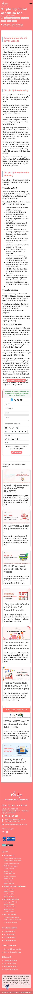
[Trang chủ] (1, 24)
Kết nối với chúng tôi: (8, 829)
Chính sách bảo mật (17, 448)
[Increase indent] (9, 435)
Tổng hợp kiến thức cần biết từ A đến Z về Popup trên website (16, 607)
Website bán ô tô (8, 894)
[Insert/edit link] (6, 438)
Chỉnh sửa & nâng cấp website (12, 919)
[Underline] (12, 431)
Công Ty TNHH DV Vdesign (23, 992)
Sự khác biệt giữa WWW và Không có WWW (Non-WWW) (16, 488)
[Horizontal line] (13, 435)
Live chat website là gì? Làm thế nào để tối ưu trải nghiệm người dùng (16, 645)
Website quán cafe (9, 868)
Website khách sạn (9, 873)
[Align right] (22, 431)
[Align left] (16, 431)
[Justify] (25, 431)
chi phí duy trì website (14, 18)
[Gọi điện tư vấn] (15, 399)
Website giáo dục (9, 909)
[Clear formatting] (17, 428)
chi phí (6, 18)
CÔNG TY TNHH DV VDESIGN (14, 805)
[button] (13, 438)
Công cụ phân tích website (12, 949)
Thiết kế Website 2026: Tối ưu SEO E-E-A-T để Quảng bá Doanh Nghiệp (16, 686)
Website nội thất (8, 878)
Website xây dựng (9, 883)
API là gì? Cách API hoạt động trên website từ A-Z (16, 529)
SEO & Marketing (9, 934)
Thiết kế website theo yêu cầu (12, 858)
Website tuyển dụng (9, 911)
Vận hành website (9, 937)
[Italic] (9, 431)
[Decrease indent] (6, 435)
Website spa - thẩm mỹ (10, 902)
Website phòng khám (10, 906)
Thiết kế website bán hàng (11, 863)
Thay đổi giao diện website (11, 917)
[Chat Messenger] (21, 399)
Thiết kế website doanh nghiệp (12, 860)
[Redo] (13, 428)
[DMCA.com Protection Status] (16, 845)
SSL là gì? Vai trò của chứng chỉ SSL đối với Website (15, 569)
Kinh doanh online (10, 940)
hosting (14, 20)
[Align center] (19, 431)
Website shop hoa (9, 889)
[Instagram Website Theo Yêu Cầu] (6, 832)
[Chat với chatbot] (12, 399)
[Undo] (9, 428)
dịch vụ (9, 20)
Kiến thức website (9, 931)
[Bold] (6, 431)
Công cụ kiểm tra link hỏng (12, 952)
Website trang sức (9, 891)
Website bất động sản (10, 876)
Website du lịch (8, 871)
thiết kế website (25, 18)
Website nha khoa (9, 904)
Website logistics (8, 881)
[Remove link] (9, 438)
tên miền (3, 20)
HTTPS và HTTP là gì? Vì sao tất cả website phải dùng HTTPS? (16, 724)
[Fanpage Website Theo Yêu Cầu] (3, 832)
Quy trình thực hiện (10, 963)
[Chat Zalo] (18, 399)
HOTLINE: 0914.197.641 (16, 380)
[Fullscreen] (6, 428)
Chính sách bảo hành (11, 969)
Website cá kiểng (9, 896)
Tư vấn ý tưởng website (10, 922)
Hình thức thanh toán (10, 966)
